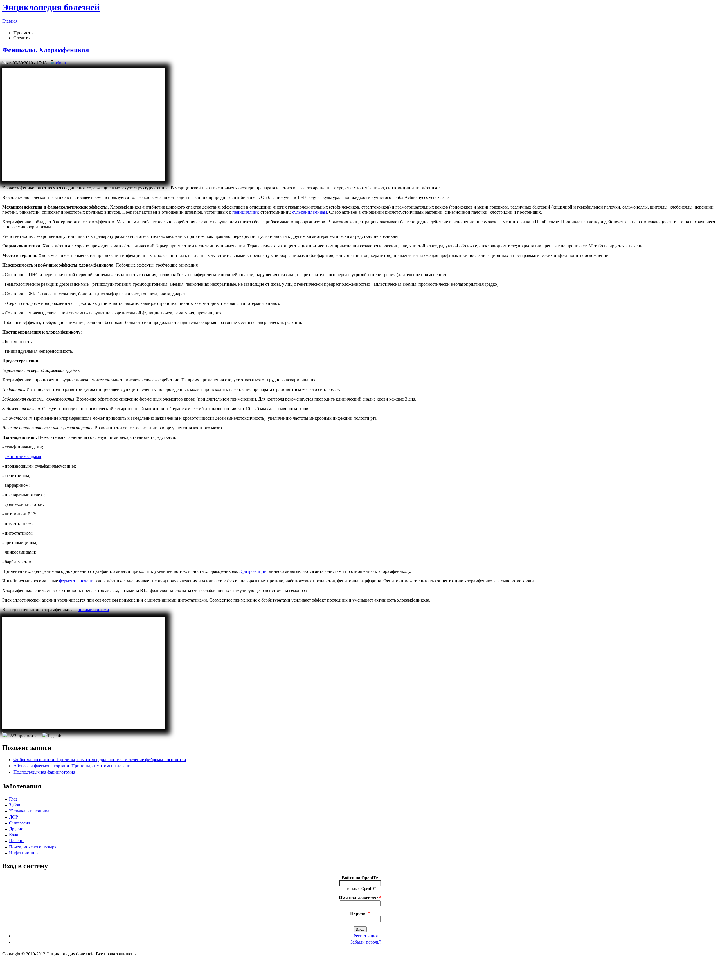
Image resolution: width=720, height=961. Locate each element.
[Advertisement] (83, 124)
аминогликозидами (23, 456)
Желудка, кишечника (29, 810)
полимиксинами (93, 609)
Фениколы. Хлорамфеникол (45, 49)
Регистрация (366, 935)
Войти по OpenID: (360, 877)
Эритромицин (253, 571)
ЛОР (13, 817)
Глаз (13, 799)
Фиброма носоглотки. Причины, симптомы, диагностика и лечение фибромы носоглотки (100, 759)
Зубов (14, 805)
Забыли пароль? (365, 942)
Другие (16, 828)
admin (60, 63)
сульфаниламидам (309, 212)
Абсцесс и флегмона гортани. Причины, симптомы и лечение (73, 765)
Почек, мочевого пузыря (32, 846)
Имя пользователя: (360, 897)
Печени (16, 840)
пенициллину (245, 212)
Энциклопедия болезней (51, 7)
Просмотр (23, 32)
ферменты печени (76, 580)
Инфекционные (24, 852)
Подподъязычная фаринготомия (44, 772)
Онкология (19, 823)
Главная (9, 21)
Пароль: (360, 913)
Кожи (14, 834)
